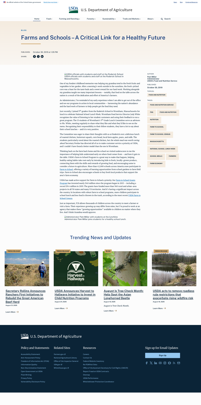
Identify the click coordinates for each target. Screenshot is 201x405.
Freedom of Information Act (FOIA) (35, 361)
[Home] (74, 12)
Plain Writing (26, 375)
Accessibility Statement (30, 354)
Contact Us (87, 358)
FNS (151, 112)
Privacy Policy (26, 378)
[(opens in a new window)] (146, 363)
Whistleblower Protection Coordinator (98, 381)
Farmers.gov (59, 354)
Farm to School (66, 169)
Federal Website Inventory (93, 361)
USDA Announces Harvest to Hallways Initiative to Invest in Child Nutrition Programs (75, 294)
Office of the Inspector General (66, 361)
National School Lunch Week (162, 149)
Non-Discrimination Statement (33, 368)
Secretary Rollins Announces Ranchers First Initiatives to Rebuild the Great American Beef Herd (25, 296)
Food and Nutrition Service (162, 105)
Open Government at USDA (31, 371)
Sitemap (86, 375)
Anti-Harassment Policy (30, 358)
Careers (86, 354)
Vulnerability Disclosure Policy (33, 381)
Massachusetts (157, 141)
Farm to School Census (160, 134)
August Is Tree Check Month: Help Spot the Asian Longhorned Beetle (123, 294)
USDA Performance (90, 378)
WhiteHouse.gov (60, 368)
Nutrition (154, 119)
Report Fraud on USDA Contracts (96, 371)
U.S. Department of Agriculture (106, 9)
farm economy (156, 163)
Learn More (10, 312)
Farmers (172, 156)
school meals (156, 156)
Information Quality (29, 364)
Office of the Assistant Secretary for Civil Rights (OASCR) (105, 368)
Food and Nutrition (157, 95)
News (175, 2)
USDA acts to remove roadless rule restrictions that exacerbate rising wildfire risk (173, 294)
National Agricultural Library (65, 358)
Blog (181, 2)
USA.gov (57, 364)
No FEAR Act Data (90, 364)
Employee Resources (192, 2)
